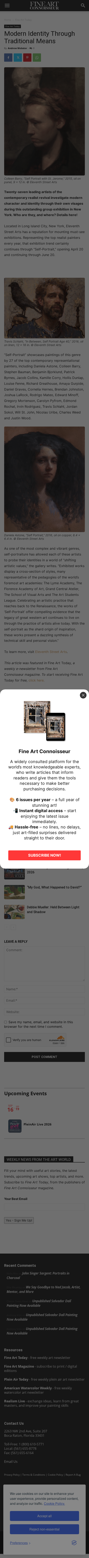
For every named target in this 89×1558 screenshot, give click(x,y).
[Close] (83, 695)
